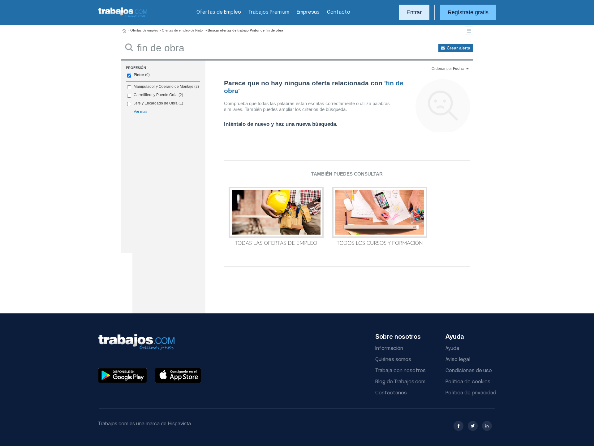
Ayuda (452, 348)
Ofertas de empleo (144, 30)
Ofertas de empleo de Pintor (183, 30)
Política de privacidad (471, 393)
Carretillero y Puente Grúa (156, 95)
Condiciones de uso (469, 370)
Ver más (140, 111)
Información (389, 348)
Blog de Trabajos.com (400, 381)
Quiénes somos (393, 359)
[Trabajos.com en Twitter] (473, 426)
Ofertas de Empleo (218, 12)
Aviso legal (458, 359)
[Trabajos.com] (123, 16)
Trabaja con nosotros (400, 370)
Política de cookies (468, 381)
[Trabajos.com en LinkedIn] (487, 426)
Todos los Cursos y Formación (380, 243)
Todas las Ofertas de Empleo (276, 243)
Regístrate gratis (468, 12)
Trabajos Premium (268, 12)
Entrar (414, 12)
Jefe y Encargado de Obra (156, 103)
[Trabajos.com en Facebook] (458, 426)
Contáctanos (391, 393)
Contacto (338, 12)
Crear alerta (458, 47)
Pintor (139, 75)
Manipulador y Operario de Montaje (163, 86)
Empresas (308, 12)
